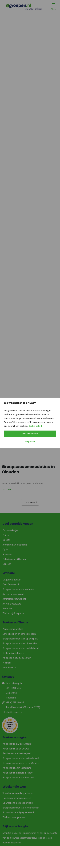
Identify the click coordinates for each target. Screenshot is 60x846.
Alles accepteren (30, 433)
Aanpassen (30, 441)
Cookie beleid (35, 426)
